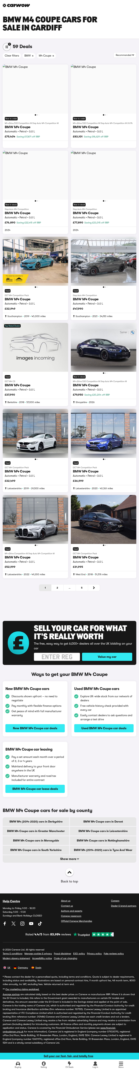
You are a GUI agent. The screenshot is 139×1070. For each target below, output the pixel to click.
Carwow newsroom (71, 916)
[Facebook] (5, 924)
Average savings (11, 994)
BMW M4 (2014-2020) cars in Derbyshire (36, 821)
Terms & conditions (12, 953)
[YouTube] (31, 924)
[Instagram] (22, 924)
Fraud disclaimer (62, 953)
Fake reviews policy (114, 953)
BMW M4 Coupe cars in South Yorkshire (36, 850)
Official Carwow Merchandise (76, 921)
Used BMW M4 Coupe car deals (103, 728)
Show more (68, 859)
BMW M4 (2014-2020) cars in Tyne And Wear (103, 850)
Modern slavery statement (16, 958)
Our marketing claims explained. (22, 989)
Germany (23, 967)
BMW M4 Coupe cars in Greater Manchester (36, 831)
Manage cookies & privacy (38, 953)
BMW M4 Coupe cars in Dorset (103, 821)
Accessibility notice (42, 958)
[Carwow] (16, 5)
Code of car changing (65, 958)
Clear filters (12, 55)
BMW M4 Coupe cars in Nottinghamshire (103, 840)
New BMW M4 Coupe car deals (35, 728)
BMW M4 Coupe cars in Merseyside (36, 840)
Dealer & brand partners (123, 905)
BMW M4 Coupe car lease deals (35, 789)
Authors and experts (71, 911)
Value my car (107, 656)
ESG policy (79, 953)
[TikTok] (40, 924)
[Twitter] (14, 924)
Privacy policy (94, 953)
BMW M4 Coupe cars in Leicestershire (103, 831)
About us (65, 900)
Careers (115, 900)
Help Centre (11, 901)
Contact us (67, 905)
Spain (38, 967)
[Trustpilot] (92, 934)
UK (8, 967)
